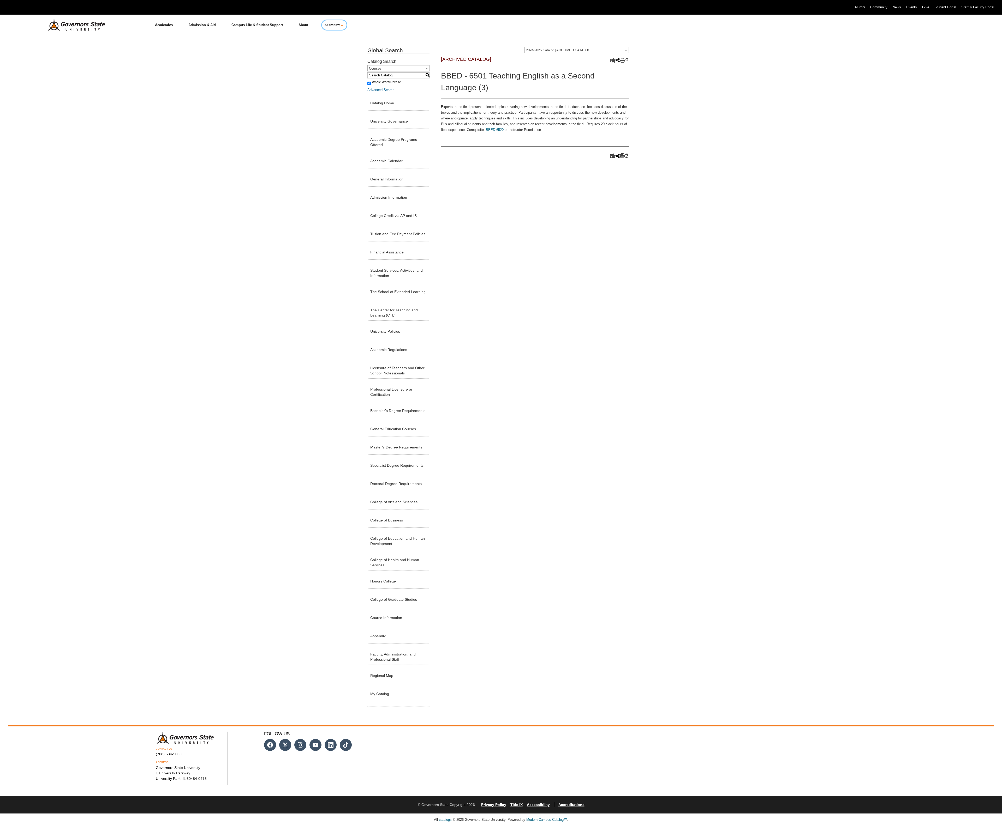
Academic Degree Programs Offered (393, 142)
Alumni (860, 7)
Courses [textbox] (375, 68)
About (303, 25)
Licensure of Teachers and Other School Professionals (397, 370)
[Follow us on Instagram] (300, 745)
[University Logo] (72, 25)
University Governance (389, 121)
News (897, 7)
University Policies (385, 331)
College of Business (386, 520)
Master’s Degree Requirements (396, 447)
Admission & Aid (202, 25)
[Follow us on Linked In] (331, 745)
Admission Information (388, 197)
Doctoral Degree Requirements (396, 484)
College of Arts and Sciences (394, 502)
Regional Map (381, 675)
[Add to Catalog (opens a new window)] (612, 60)
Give (925, 7)
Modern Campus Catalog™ (546, 820)
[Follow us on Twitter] (285, 745)
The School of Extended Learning (398, 292)
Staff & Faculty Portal (977, 7)
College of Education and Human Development (397, 541)
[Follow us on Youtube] (315, 745)
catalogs (445, 820)
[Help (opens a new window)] (626, 60)
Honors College (383, 581)
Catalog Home (382, 103)
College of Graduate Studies (393, 599)
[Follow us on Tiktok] (346, 745)
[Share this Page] (617, 61)
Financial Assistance (387, 252)
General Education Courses (393, 429)
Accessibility (538, 805)
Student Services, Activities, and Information (396, 273)
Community (878, 7)
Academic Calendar (386, 161)
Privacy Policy (493, 805)
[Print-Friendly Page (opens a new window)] (621, 60)
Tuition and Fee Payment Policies (397, 234)
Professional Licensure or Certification (391, 392)
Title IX (516, 805)
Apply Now (334, 25)
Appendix (378, 636)
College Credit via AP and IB (393, 216)
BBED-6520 (495, 130)
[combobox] (576, 50)
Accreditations (571, 805)
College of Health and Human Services (394, 562)
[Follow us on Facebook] (270, 745)
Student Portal (945, 7)
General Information (386, 179)
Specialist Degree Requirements (397, 465)
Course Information (386, 618)
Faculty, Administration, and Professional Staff (393, 656)
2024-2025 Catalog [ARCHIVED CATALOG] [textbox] (559, 50)
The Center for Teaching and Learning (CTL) (394, 312)
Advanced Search (380, 90)
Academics (164, 25)
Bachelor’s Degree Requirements (397, 411)
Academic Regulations (388, 350)
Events (911, 7)
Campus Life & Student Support (257, 25)
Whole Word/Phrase (386, 82)
